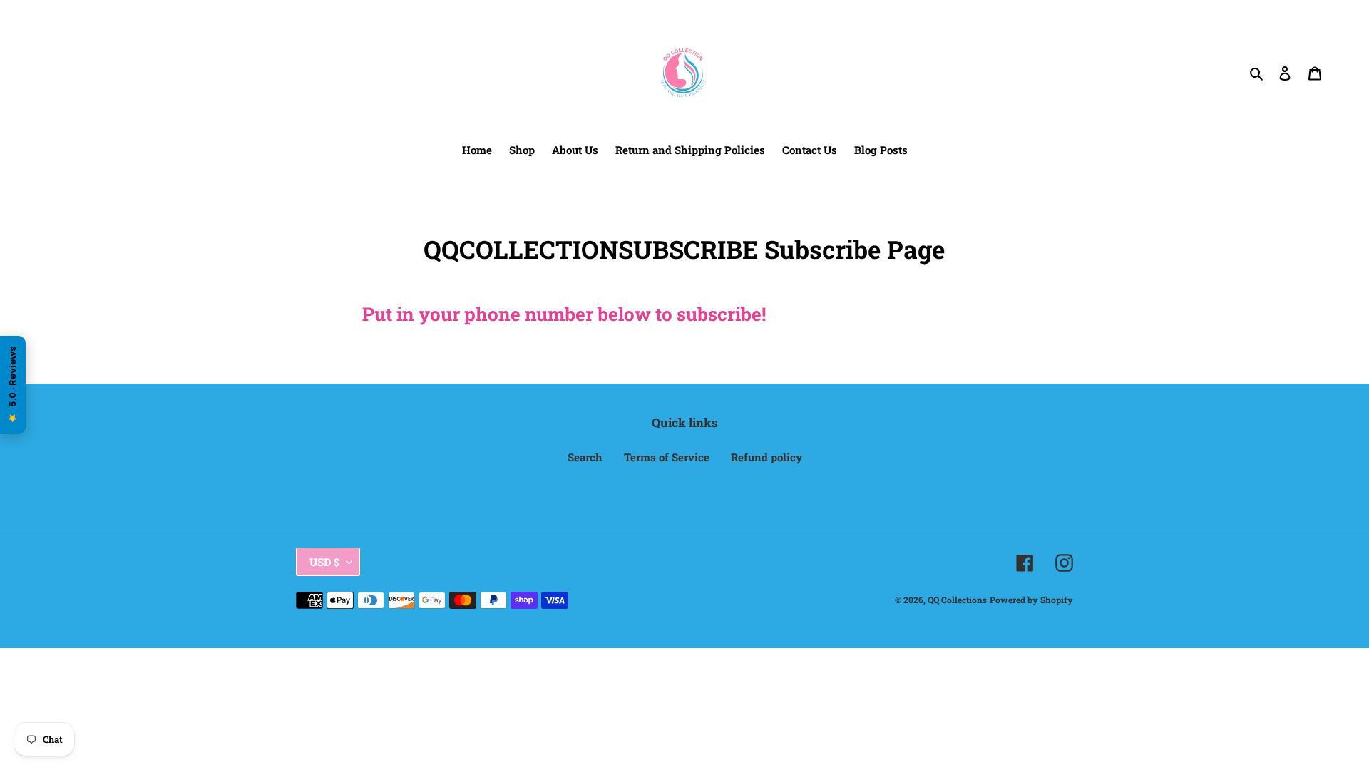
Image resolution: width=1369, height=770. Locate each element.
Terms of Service (666, 457)
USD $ (324, 562)
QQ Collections (957, 599)
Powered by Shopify (1031, 599)
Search (585, 457)
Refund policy (766, 457)
